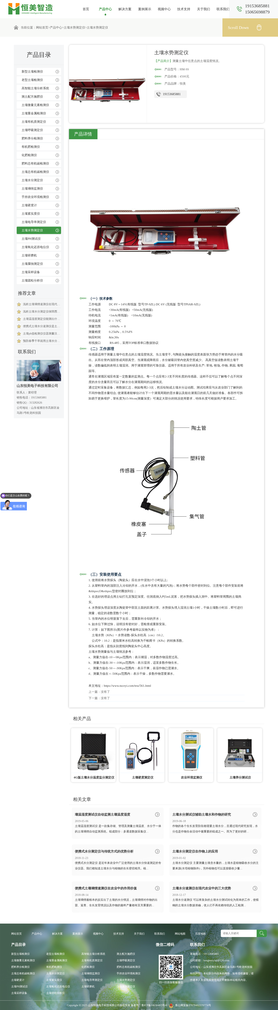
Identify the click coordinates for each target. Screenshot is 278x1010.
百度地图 (200, 933)
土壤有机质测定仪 (34, 121)
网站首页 (42, 27)
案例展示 (144, 9)
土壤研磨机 (29, 255)
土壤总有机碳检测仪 (35, 171)
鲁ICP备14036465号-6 (154, 1005)
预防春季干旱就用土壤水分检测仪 (42, 340)
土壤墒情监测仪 (32, 188)
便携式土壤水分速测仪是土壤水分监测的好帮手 (42, 326)
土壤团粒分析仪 (32, 280)
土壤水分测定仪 (32, 180)
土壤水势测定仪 (74, 27)
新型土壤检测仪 (32, 71)
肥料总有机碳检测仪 (35, 163)
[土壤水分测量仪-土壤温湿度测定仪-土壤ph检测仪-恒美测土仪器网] (30, 8)
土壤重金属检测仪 (34, 113)
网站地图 (180, 933)
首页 (86, 9)
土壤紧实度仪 (31, 213)
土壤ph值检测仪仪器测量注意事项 (42, 333)
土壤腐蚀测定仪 (32, 263)
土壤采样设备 (31, 272)
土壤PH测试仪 (31, 238)
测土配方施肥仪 (32, 96)
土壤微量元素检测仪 (35, 105)
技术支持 (183, 9)
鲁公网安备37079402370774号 (192, 1005)
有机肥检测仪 (31, 146)
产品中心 (105, 9)
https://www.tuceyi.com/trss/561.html (127, 685)
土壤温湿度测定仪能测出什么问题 (42, 318)
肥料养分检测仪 (32, 138)
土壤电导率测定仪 (34, 222)
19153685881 (172, 94)
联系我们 (223, 9)
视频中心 (164, 9)
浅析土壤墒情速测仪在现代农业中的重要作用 (42, 304)
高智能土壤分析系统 (35, 88)
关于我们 (203, 9)
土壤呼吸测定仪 (32, 130)
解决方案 (124, 9)
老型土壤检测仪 (32, 80)
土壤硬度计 (29, 205)
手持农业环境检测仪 (35, 197)
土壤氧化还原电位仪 (35, 247)
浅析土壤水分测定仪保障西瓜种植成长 (42, 311)
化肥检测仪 (29, 155)
